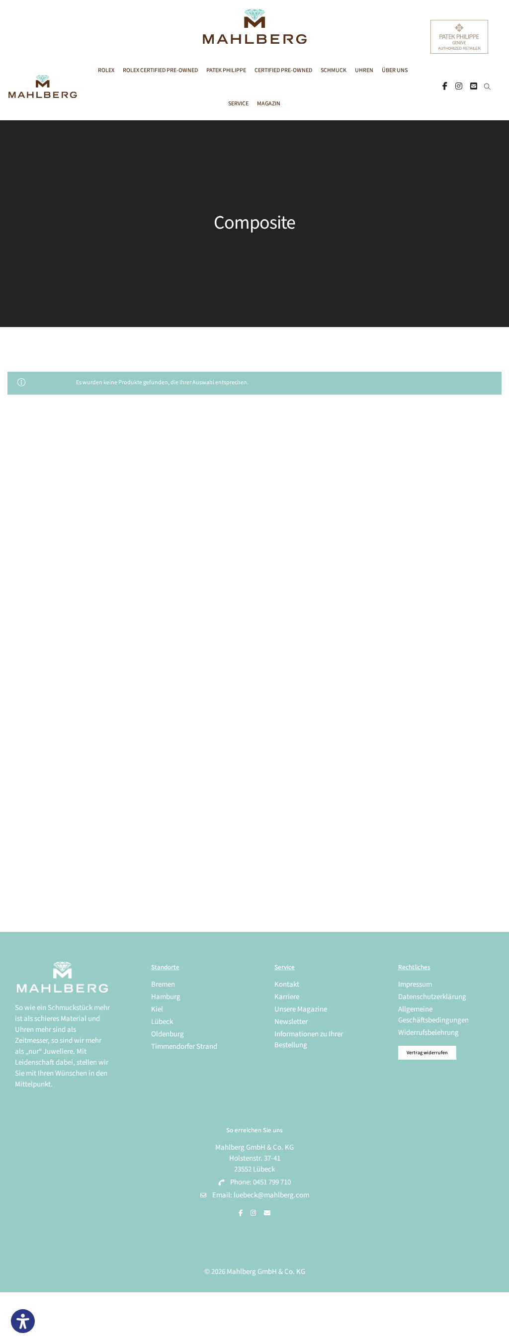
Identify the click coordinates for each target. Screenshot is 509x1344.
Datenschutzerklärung (432, 997)
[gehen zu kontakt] (474, 86)
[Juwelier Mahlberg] (254, 38)
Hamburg (165, 997)
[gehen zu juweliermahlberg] (459, 86)
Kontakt (286, 984)
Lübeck (162, 1021)
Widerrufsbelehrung (428, 1032)
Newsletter (291, 1021)
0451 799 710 (272, 1182)
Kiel (157, 1009)
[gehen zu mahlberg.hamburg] (445, 86)
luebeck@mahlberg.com (271, 1195)
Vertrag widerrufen (427, 1052)
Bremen (163, 984)
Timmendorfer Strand (184, 1046)
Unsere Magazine (300, 1009)
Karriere (286, 997)
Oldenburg (167, 1034)
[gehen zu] (487, 87)
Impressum (415, 984)
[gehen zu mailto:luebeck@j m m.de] (267, 1213)
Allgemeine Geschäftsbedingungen (433, 1014)
